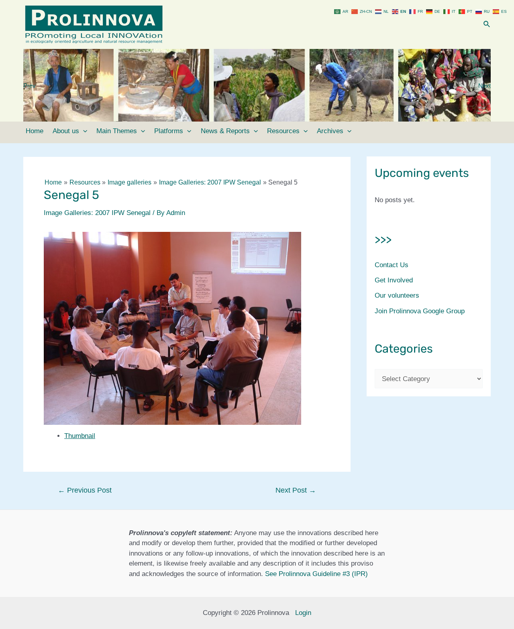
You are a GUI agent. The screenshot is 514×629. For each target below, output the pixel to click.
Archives (330, 131)
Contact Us (391, 265)
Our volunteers (397, 295)
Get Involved (394, 280)
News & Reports (225, 131)
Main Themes (116, 131)
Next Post (295, 490)
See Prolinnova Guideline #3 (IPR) (316, 574)
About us (66, 131)
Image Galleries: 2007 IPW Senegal (97, 213)
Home (34, 131)
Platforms (168, 131)
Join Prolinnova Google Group (420, 311)
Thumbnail (79, 436)
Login (303, 613)
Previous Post (85, 490)
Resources (283, 131)
